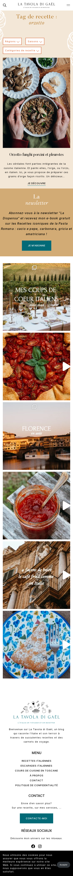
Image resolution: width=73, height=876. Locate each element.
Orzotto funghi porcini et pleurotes (36, 155)
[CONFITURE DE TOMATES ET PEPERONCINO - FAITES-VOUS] (36, 505)
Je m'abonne (36, 245)
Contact (36, 780)
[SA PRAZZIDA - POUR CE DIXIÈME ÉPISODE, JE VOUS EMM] (36, 366)
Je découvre (37, 183)
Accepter (63, 865)
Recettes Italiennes (36, 760)
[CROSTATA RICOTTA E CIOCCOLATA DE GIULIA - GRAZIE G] (36, 644)
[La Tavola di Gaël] (36, 5)
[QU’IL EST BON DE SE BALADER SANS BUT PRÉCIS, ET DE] (36, 436)
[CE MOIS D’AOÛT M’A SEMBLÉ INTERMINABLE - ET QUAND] (36, 297)
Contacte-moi (36, 818)
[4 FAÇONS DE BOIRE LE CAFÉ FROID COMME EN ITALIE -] (36, 575)
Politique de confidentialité (36, 785)
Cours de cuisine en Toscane (36, 770)
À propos (36, 775)
